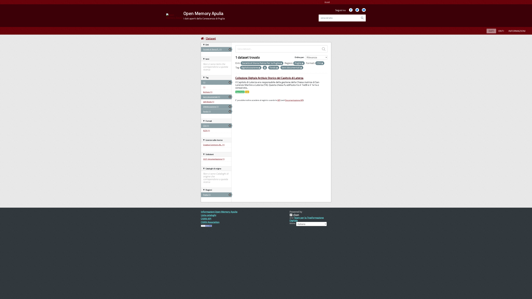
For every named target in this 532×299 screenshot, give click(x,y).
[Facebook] (351, 10)
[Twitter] (357, 10)
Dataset (211, 38)
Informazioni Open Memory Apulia (219, 212)
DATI (491, 31)
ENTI (501, 31)
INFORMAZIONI (516, 31)
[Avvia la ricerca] (362, 18)
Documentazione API (294, 100)
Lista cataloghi (208, 215)
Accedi (327, 2)
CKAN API (206, 219)
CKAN (294, 214)
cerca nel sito (326, 18)
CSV (247, 92)
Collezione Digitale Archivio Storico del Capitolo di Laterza (269, 78)
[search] (323, 49)
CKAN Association (210, 222)
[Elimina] (281, 63)
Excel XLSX (240, 92)
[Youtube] (364, 10)
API (278, 100)
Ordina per (299, 57)
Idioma (292, 223)
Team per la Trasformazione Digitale (307, 219)
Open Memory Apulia (204, 15)
